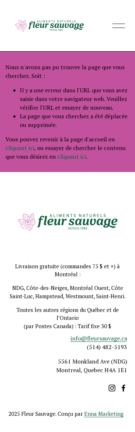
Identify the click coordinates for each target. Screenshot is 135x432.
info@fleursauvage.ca (99, 338)
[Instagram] (112, 388)
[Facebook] (123, 388)
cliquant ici (19, 148)
